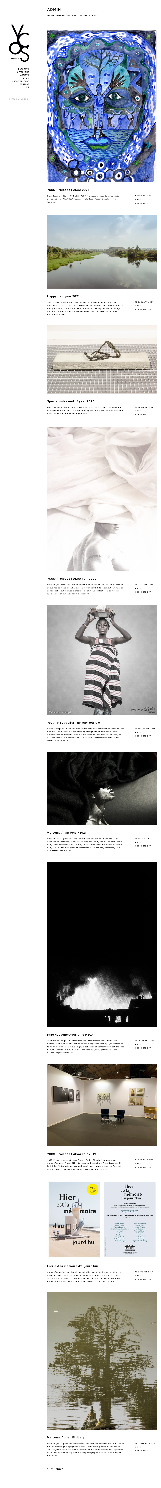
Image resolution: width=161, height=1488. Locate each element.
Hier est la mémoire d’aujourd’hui (72, 1266)
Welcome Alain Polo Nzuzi (66, 832)
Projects (23, 69)
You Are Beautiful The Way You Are (73, 722)
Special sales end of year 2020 (70, 401)
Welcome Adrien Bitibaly (65, 1437)
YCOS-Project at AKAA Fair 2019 (71, 1154)
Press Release (20, 81)
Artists (24, 75)
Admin (138, 199)
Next (59, 1469)
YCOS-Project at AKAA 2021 (68, 190)
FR (27, 87)
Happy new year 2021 (63, 296)
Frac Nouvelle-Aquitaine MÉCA (70, 1034)
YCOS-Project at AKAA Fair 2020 (72, 578)
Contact (24, 84)
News (26, 78)
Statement (23, 72)
